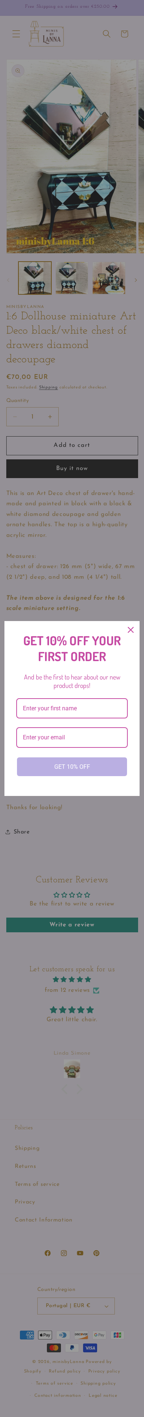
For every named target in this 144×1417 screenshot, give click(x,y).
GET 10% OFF (72, 766)
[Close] (131, 630)
